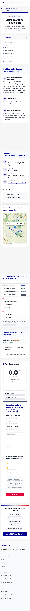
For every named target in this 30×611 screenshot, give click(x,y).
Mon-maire (6, 545)
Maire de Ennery (15, 524)
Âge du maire (7, 44)
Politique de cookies (24, 607)
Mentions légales (5, 562)
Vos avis (6, 58)
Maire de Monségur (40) (6, 594)
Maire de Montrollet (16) (6, 582)
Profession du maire (9, 47)
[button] (15, 227)
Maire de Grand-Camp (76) (7, 591)
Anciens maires (7, 61)
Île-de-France (7, 8)
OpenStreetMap (18, 243)
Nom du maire (7, 42)
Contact (3, 566)
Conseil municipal (8, 56)
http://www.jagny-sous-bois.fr (17, 183)
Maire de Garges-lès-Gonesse (15, 528)
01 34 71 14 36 (12, 170)
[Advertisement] (15, 136)
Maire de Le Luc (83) (6, 598)
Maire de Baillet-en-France (15, 521)
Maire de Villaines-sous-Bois (15, 517)
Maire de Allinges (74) (6, 575)
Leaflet (12, 243)
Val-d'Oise (14, 8)
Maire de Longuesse (15, 514)
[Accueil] (1, 8)
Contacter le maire (8, 50)
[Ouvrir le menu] (26, 2)
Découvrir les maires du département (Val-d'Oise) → (15, 534)
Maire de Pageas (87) (6, 578)
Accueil (2, 559)
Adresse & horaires (8, 53)
